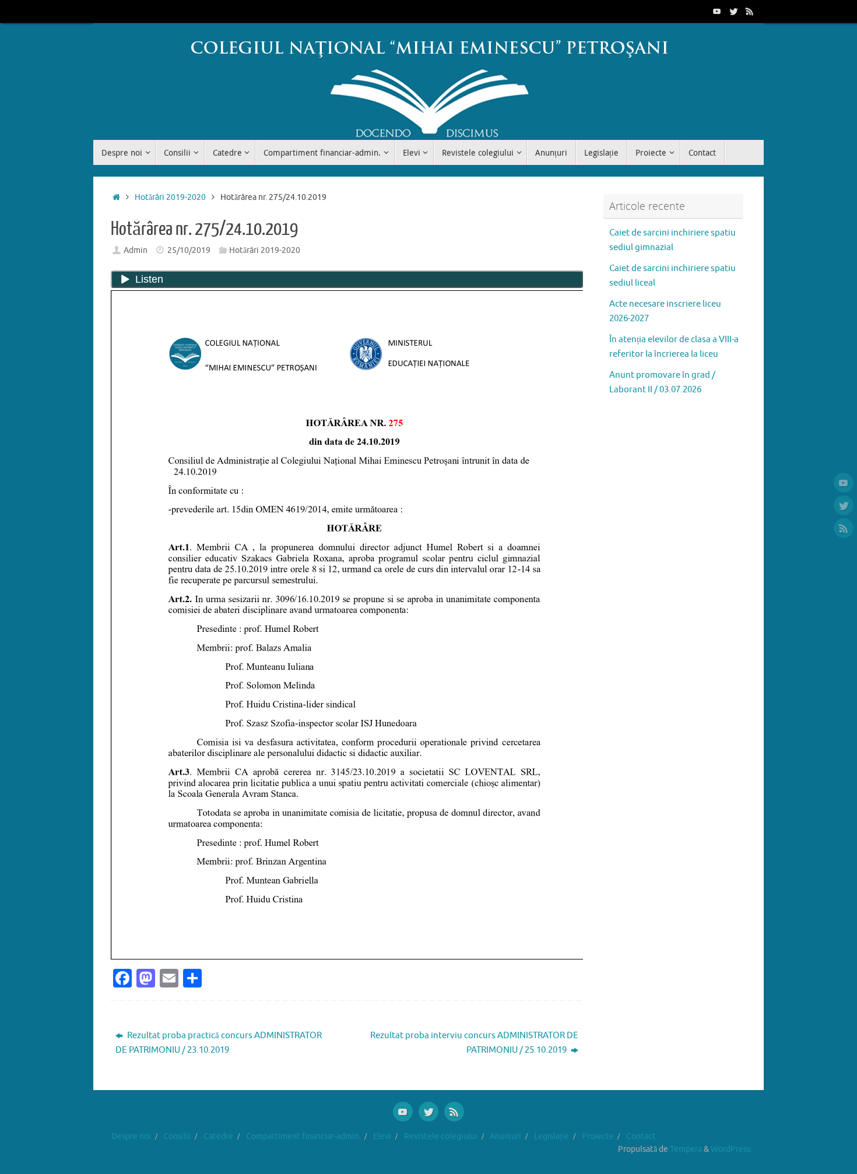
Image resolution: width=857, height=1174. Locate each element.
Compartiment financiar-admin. (303, 1136)
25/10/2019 (188, 250)
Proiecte (598, 1136)
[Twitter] (733, 11)
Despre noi (131, 1136)
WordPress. (731, 1149)
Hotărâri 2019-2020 (170, 197)
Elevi (382, 1136)
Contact (641, 1136)
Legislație (551, 1136)
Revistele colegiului (440, 1136)
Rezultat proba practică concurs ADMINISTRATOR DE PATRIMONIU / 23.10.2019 (218, 1043)
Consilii (177, 1136)
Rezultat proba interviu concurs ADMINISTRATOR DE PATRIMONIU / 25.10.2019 (474, 1043)
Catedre (218, 1136)
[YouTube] (717, 11)
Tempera (686, 1149)
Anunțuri (505, 1136)
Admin (135, 250)
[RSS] (750, 11)
